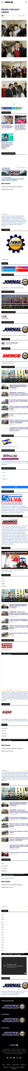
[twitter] (8, 270)
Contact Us (23, 1064)
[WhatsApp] (16, 108)
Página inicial (4, 6)
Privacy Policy (15, 1064)
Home (3, 1064)
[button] (2, 2)
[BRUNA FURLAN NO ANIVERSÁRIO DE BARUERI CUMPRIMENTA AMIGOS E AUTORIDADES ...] (4, 387)
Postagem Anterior (6, 167)
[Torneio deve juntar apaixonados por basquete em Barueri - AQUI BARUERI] (4, 401)
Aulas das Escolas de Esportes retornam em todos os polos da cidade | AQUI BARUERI (20, 127)
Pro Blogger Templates (14, 1067)
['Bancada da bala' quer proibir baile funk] (4, 854)
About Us (9, 1064)
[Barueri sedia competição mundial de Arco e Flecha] (4, 415)
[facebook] (8, 267)
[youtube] (14, 1058)
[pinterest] (20, 1058)
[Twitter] (13, 108)
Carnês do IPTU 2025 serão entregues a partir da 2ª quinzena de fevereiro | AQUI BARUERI (7, 145)
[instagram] (17, 1058)
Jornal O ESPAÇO (5, 690)
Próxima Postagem (21, 167)
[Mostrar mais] (23, 108)
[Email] (20, 108)
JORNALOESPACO (17, 690)
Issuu (8, 214)
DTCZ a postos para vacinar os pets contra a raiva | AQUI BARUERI (7, 126)
